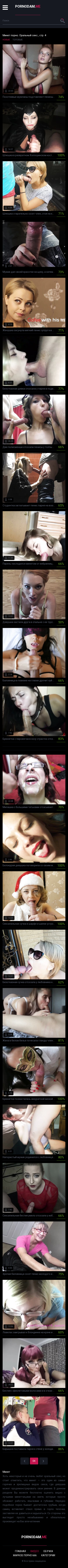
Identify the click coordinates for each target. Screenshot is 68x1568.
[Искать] (62, 21)
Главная (20, 1551)
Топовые (18, 39)
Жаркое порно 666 (25, 1555)
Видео (35, 1551)
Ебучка (48, 1551)
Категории (48, 1555)
